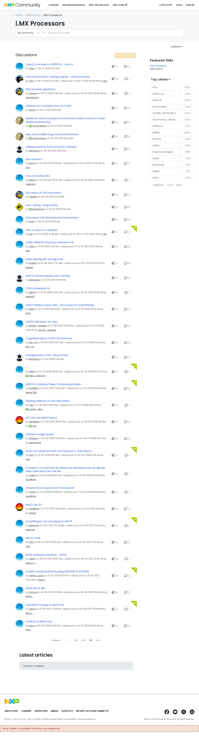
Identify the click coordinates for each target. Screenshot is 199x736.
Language (165, 4)
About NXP (11, 711)
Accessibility (70, 719)
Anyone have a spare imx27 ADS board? (50, 488)
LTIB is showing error (38, 288)
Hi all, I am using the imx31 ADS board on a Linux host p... (59, 451)
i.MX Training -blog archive (42, 205)
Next (178, 185)
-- (27, 367)
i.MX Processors (158, 65)
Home (19, 15)
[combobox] (112, 32)
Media (54, 711)
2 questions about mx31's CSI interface (49, 338)
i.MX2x (155, 177)
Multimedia (158, 164)
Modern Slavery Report (52, 719)
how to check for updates (41, 230)
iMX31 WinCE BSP (36, 588)
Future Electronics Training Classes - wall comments (58, 77)
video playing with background (44, 259)
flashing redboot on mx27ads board (47, 401)
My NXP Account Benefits (92, 711)
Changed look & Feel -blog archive (47, 355)
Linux (154, 87)
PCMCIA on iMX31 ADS (39, 621)
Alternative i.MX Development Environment (52, 217)
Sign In (190, 5)
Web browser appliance (40, 89)
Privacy (8, 719)
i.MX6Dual (157, 126)
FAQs (179, 5)
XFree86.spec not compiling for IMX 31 (49, 521)
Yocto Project (159, 106)
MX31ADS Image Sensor (40, 434)
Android (156, 139)
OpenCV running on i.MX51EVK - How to (49, 64)
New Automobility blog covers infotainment (52, 134)
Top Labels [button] (159, 79)
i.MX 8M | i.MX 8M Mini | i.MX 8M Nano (166, 113)
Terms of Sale (33, 719)
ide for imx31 (33, 538)
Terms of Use (19, 719)
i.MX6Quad (158, 93)
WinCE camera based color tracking (48, 276)
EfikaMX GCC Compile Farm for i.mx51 (48, 106)
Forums (54, 5)
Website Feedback (86, 719)
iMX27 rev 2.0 (34, 504)
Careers (26, 711)
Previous (159, 185)
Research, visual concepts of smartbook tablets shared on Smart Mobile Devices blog (66, 120)
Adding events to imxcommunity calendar (51, 147)
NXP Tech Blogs (99, 5)
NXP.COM (118, 5)
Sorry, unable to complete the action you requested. (31, 728)
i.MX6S (155, 158)
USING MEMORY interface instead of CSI (50, 242)
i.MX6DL (156, 132)
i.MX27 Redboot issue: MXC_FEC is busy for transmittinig (60, 305)
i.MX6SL (156, 171)
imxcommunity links (38, 176)
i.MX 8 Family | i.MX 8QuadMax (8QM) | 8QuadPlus (166, 119)
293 (75, 640)
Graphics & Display (162, 151)
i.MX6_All (156, 100)
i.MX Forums (33, 15)
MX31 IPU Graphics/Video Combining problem (53, 384)
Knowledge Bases (74, 5)
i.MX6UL (156, 145)
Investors (41, 711)
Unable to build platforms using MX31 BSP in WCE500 (57, 571)
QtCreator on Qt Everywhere (43, 193)
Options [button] (175, 46)
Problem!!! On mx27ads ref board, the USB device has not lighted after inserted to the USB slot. (65, 469)
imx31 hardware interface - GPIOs (46, 555)
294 (83, 640)
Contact (67, 711)
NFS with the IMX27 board (41, 418)
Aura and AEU (34, 159)
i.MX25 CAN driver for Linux (42, 321)
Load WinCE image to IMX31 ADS (45, 605)
